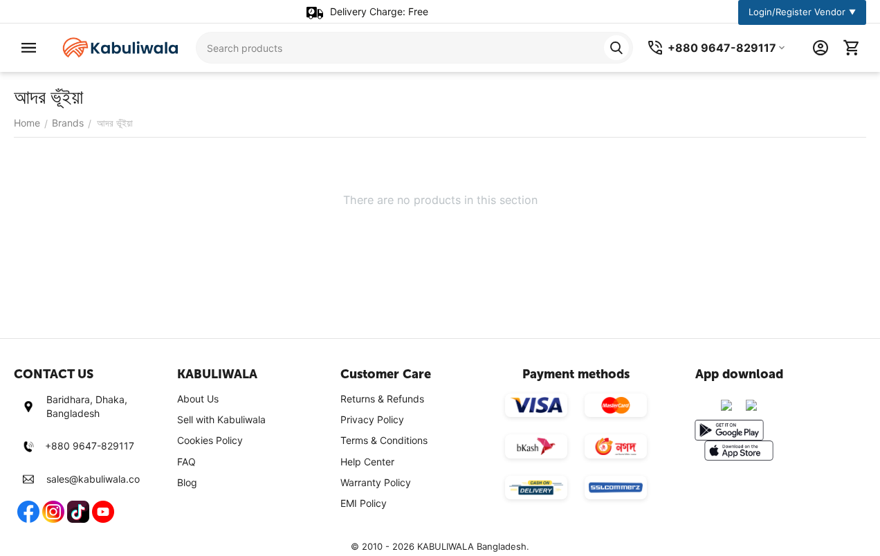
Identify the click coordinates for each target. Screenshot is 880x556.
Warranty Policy (375, 482)
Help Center (367, 461)
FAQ (186, 461)
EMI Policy (363, 503)
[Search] (616, 47)
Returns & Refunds (382, 399)
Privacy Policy (372, 419)
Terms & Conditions (384, 440)
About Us (198, 399)
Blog (187, 482)
